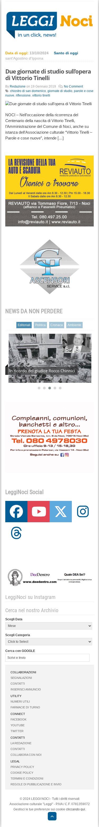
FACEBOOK (18, 719)
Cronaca (56, 325)
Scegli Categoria (17, 635)
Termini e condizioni (27, 778)
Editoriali (24, 325)
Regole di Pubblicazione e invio (36, 784)
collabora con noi (26, 754)
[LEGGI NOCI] (49, 817)
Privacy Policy (22, 766)
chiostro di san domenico (28, 91)
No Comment (73, 86)
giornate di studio (60, 91)
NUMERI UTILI (20, 701)
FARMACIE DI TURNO (25, 707)
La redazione (21, 743)
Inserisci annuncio (26, 689)
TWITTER (17, 731)
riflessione (23, 95)
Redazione (18, 86)
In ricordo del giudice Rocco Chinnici (42, 370)
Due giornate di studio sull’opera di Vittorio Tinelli (48, 74)
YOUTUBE (18, 725)
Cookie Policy (22, 772)
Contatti (18, 683)
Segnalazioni (21, 677)
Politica (40, 325)
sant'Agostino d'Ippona (24, 58)
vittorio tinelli (41, 95)
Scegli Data (13, 619)
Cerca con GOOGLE (20, 650)
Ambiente (74, 325)
